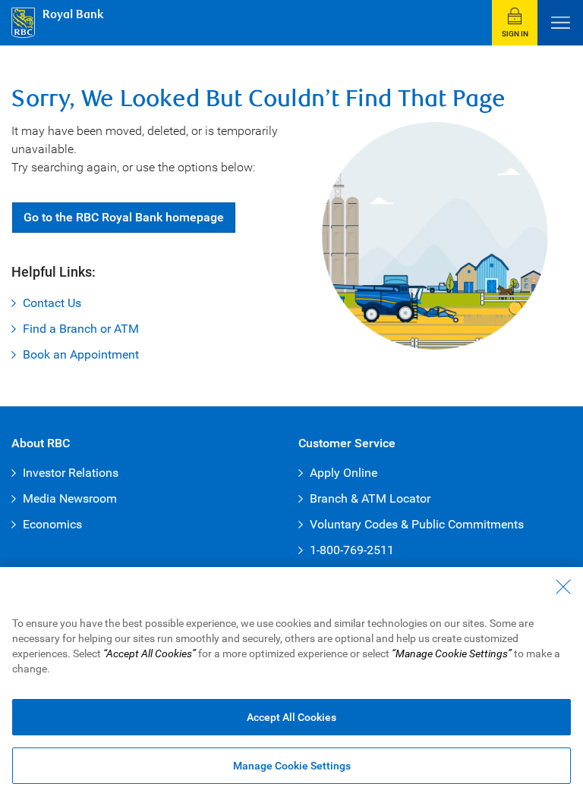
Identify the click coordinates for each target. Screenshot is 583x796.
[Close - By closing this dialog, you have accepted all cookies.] (563, 586)
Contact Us (52, 303)
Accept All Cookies (291, 717)
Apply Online (343, 472)
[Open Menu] (560, 22)
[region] (291, 681)
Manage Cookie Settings (292, 766)
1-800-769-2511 (352, 550)
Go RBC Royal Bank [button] (124, 217)
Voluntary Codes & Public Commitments (417, 524)
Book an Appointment (81, 354)
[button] (514, 22)
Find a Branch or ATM (81, 328)
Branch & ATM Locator (370, 498)
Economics (52, 524)
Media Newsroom (70, 498)
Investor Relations (70, 472)
